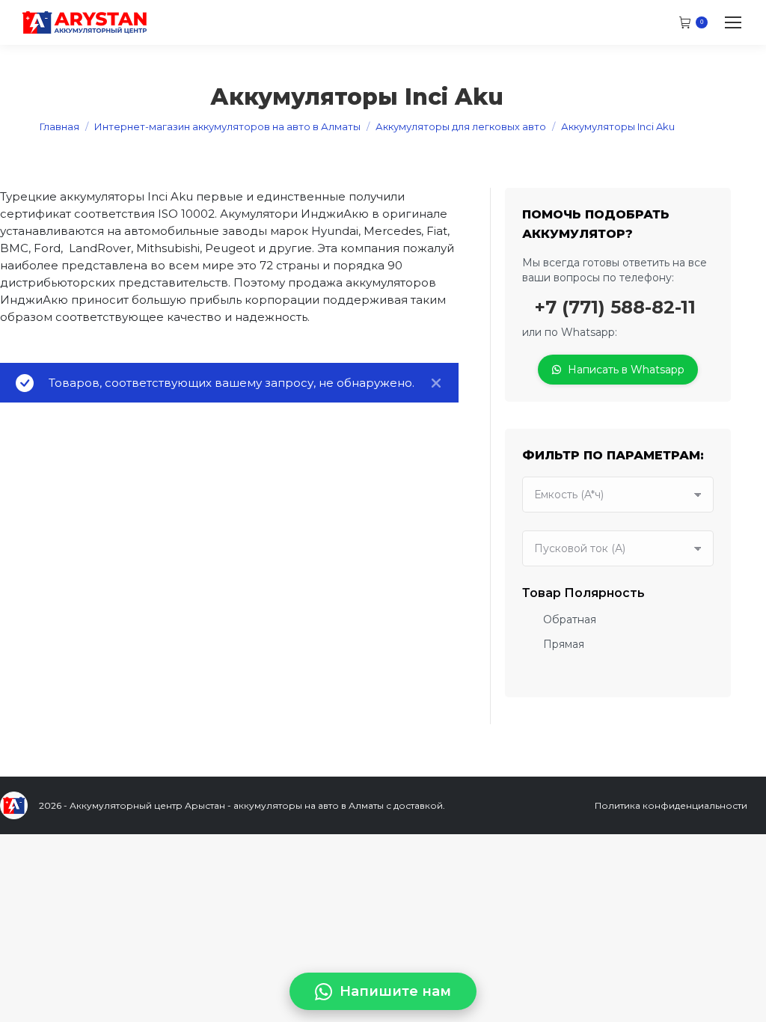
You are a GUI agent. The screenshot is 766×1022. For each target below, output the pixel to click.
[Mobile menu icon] (733, 22)
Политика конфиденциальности (671, 805)
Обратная (569, 619)
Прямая (563, 644)
